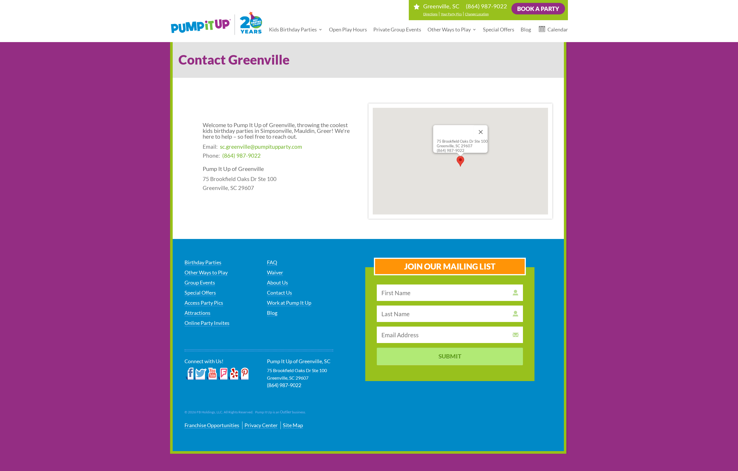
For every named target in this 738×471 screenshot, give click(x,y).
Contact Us (279, 292)
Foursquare (222, 374)
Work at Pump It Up (289, 302)
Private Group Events (397, 29)
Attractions (197, 313)
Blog (526, 29)
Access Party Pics (203, 302)
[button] (460, 161)
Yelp (232, 374)
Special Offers (498, 29)
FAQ (272, 262)
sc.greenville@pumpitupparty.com (261, 146)
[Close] (480, 132)
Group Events (199, 282)
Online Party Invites (206, 323)
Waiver (275, 272)
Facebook (189, 374)
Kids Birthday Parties (293, 29)
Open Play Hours (348, 29)
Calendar (557, 29)
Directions (430, 14)
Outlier (285, 412)
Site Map (293, 425)
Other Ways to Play (449, 29)
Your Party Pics (451, 14)
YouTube (212, 374)
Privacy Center (261, 425)
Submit (450, 356)
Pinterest (243, 374)
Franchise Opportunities (211, 425)
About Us (277, 282)
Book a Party (538, 8)
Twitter (201, 374)
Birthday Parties (202, 262)
